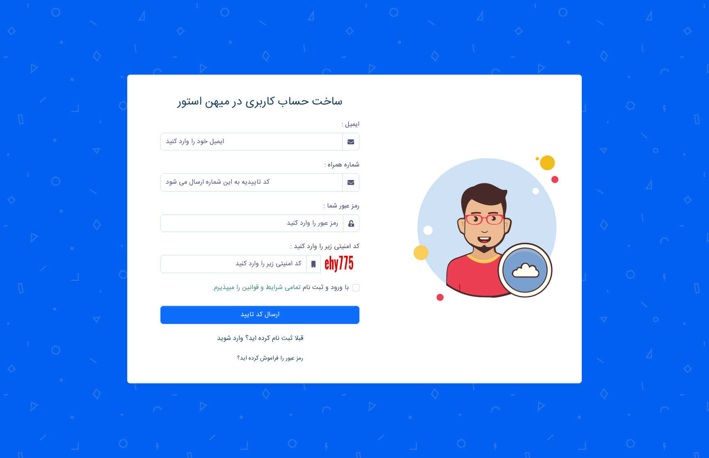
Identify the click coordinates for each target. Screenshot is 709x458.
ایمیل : (350, 125)
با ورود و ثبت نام (280, 288)
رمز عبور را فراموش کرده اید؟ (270, 358)
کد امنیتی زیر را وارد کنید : (324, 247)
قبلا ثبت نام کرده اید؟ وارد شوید (260, 338)
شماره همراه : (342, 165)
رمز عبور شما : (341, 206)
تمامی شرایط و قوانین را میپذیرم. (256, 287)
